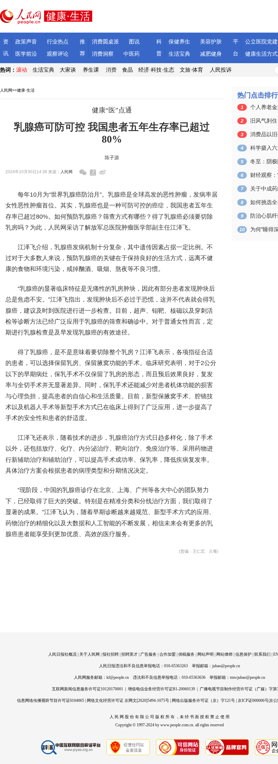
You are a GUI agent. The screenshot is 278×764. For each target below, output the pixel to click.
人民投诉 (221, 70)
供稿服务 (186, 654)
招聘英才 (129, 654)
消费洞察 (103, 54)
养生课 (91, 70)
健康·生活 (26, 90)
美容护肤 (211, 41)
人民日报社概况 (62, 654)
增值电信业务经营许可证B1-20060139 (161, 689)
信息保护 (243, 654)
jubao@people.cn (226, 665)
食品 (127, 70)
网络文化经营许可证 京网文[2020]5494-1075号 (128, 700)
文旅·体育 (191, 70)
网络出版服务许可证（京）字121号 (203, 700)
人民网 (6, 90)
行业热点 (57, 41)
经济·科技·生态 (156, 70)
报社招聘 (110, 654)
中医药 (131, 54)
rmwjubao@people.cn (247, 677)
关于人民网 (89, 654)
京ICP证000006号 (253, 700)
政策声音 (26, 41)
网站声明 (205, 654)
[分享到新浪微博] (102, 172)
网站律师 (224, 654)
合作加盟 (167, 654)
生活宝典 (179, 54)
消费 (111, 70)
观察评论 (57, 54)
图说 (134, 41)
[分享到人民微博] (93, 172)
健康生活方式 (261, 54)
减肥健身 (211, 54)
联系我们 (262, 654)
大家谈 (68, 70)
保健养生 (179, 41)
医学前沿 (26, 54)
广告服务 (148, 654)
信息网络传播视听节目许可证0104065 (50, 700)
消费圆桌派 (105, 41)
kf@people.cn (117, 677)
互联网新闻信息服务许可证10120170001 (87, 689)
